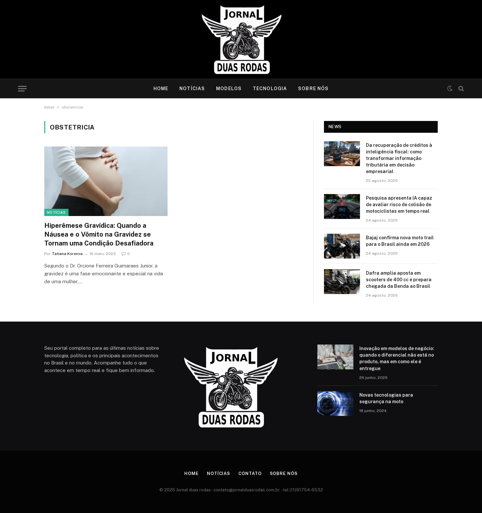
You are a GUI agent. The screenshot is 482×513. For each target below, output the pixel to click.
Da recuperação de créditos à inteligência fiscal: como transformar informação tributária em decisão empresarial (399, 158)
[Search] (460, 88)
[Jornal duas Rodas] (241, 39)
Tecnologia (270, 88)
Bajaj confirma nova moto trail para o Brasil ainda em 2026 (400, 241)
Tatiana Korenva (67, 253)
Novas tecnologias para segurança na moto (386, 398)
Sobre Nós (313, 88)
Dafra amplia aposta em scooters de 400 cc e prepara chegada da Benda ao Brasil (399, 279)
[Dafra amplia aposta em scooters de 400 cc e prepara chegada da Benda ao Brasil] (342, 281)
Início (49, 107)
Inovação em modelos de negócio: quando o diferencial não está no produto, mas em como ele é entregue (396, 358)
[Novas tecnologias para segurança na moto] (335, 403)
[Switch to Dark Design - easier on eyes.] (450, 88)
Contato (249, 473)
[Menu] (22, 88)
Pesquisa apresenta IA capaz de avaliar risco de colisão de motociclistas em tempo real (399, 204)
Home (160, 88)
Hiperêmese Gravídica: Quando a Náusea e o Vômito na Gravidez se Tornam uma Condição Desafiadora (98, 234)
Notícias (192, 88)
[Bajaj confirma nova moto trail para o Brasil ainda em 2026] (342, 246)
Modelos (229, 88)
